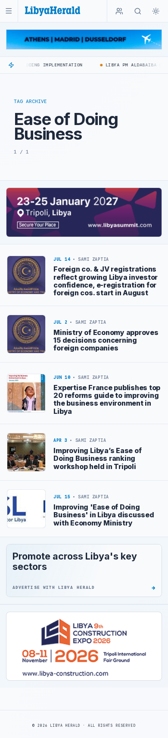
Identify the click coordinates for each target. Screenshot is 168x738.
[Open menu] (9, 11)
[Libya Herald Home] (52, 11)
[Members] (119, 11)
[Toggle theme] (156, 11)
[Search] (137, 11)
